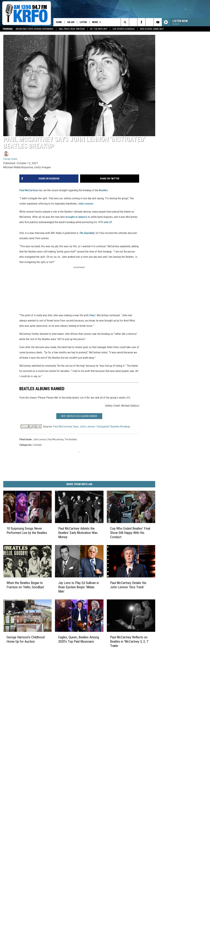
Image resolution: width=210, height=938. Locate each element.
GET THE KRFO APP (98, 29)
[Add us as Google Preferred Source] (133, 22)
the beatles (70, 439)
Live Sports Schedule (124, 29)
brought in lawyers (76, 216)
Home (59, 22)
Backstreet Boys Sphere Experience (35, 29)
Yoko (92, 315)
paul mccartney (55, 439)
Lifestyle (37, 445)
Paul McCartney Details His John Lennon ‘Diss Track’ (128, 585)
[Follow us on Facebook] (141, 22)
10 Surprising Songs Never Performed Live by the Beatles (27, 530)
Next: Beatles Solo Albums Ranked (79, 416)
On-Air (70, 22)
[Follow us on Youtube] (158, 22)
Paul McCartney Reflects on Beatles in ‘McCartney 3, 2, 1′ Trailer (129, 641)
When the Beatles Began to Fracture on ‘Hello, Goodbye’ (25, 585)
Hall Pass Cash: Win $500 (72, 29)
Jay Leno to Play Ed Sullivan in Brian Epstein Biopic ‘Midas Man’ (78, 587)
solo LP (108, 222)
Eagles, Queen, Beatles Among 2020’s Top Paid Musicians (78, 639)
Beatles (103, 190)
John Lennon (85, 203)
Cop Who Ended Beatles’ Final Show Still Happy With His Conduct (130, 532)
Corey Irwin (10, 158)
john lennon (40, 439)
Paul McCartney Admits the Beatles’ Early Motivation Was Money (78, 532)
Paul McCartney (28, 190)
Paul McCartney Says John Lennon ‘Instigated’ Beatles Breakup (91, 426)
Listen (83, 22)
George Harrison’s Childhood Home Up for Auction (26, 639)
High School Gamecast (152, 29)
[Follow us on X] (150, 22)
